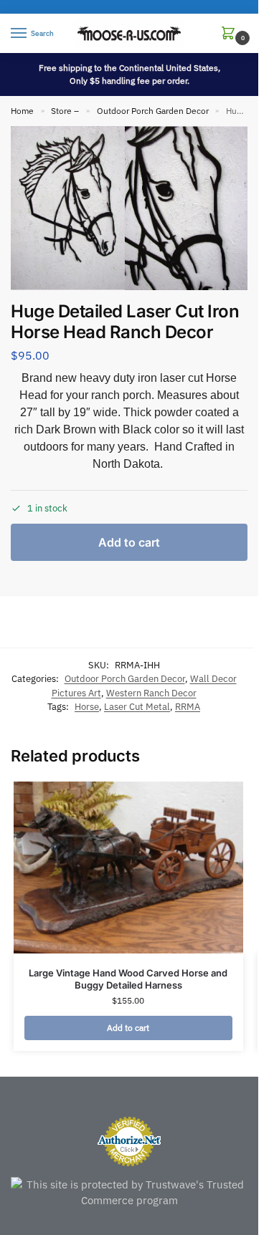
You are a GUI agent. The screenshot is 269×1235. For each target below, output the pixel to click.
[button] (230, 34)
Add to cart (129, 542)
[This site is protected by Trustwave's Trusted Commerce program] (129, 1193)
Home (22, 110)
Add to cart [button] (128, 1027)
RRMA (187, 707)
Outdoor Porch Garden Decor (153, 110)
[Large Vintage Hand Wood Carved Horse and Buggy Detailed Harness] (128, 867)
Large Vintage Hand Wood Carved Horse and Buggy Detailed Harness (128, 979)
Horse (87, 707)
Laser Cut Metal (137, 707)
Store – (65, 110)
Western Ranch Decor (151, 693)
